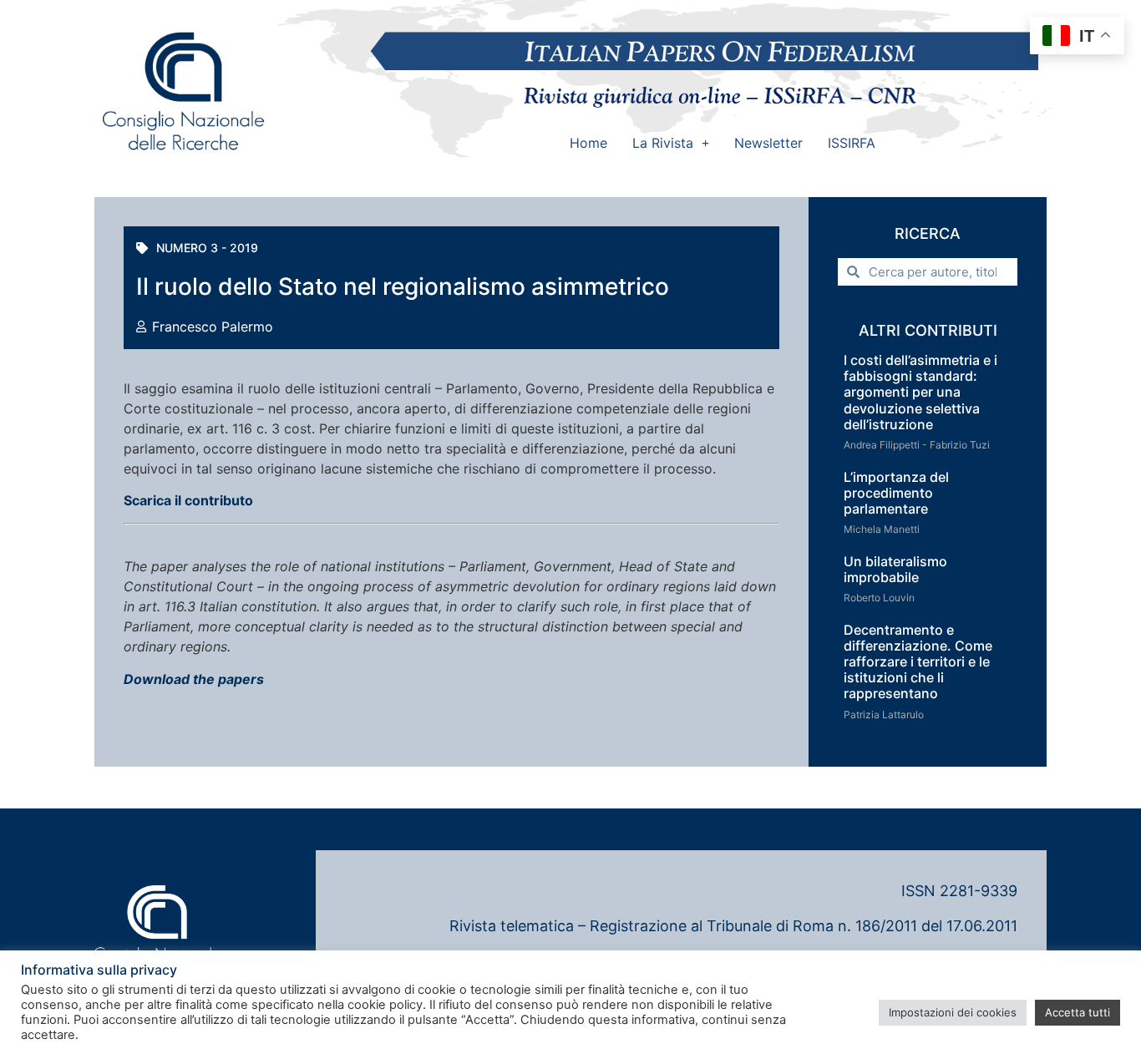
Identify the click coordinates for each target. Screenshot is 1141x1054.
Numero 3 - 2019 (207, 248)
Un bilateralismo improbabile (895, 569)
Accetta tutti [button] (1077, 1012)
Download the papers (194, 679)
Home (588, 142)
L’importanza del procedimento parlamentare (896, 493)
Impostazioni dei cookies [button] (953, 1012)
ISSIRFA (851, 142)
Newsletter (768, 142)
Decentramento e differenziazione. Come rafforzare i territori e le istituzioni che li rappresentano (918, 661)
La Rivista (662, 142)
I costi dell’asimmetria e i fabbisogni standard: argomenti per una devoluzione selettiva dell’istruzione (920, 392)
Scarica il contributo (188, 500)
